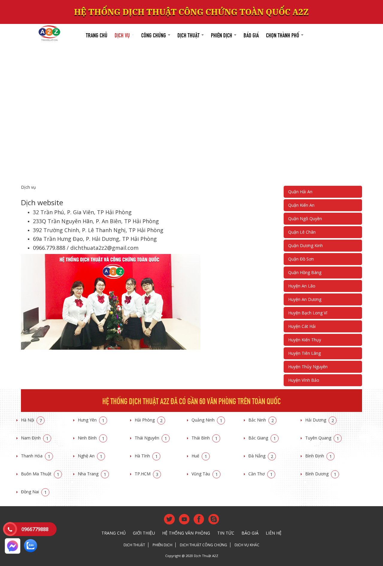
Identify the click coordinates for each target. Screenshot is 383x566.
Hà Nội (31, 420)
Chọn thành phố (283, 35)
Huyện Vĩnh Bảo (303, 380)
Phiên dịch (222, 35)
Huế (199, 456)
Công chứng (154, 35)
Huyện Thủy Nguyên (308, 366)
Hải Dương (319, 420)
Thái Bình (205, 438)
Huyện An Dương (304, 299)
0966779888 (35, 529)
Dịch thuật (189, 35)
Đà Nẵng (260, 456)
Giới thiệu (144, 533)
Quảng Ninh (207, 420)
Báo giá (251, 35)
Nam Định (34, 438)
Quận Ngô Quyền (305, 218)
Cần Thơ (260, 474)
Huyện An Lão (301, 286)
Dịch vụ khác (247, 544)
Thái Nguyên (151, 438)
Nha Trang (92, 474)
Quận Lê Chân (302, 232)
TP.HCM (146, 474)
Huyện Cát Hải (302, 326)
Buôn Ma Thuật (40, 474)
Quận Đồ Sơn (301, 259)
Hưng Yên (91, 420)
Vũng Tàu (205, 474)
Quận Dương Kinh (305, 245)
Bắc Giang (262, 438)
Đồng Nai (34, 492)
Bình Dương (320, 474)
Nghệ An (90, 456)
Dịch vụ (123, 35)
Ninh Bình (91, 438)
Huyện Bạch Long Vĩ (307, 313)
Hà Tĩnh (146, 456)
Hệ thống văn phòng (186, 533)
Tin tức (225, 533)
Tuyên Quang (322, 438)
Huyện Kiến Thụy (304, 340)
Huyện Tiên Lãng (304, 353)
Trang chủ (96, 35)
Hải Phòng (148, 420)
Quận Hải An (300, 191)
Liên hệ (274, 533)
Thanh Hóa (35, 456)
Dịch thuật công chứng (203, 544)
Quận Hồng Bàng (304, 272)
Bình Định (318, 456)
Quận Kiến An (301, 205)
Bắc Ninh (261, 420)
